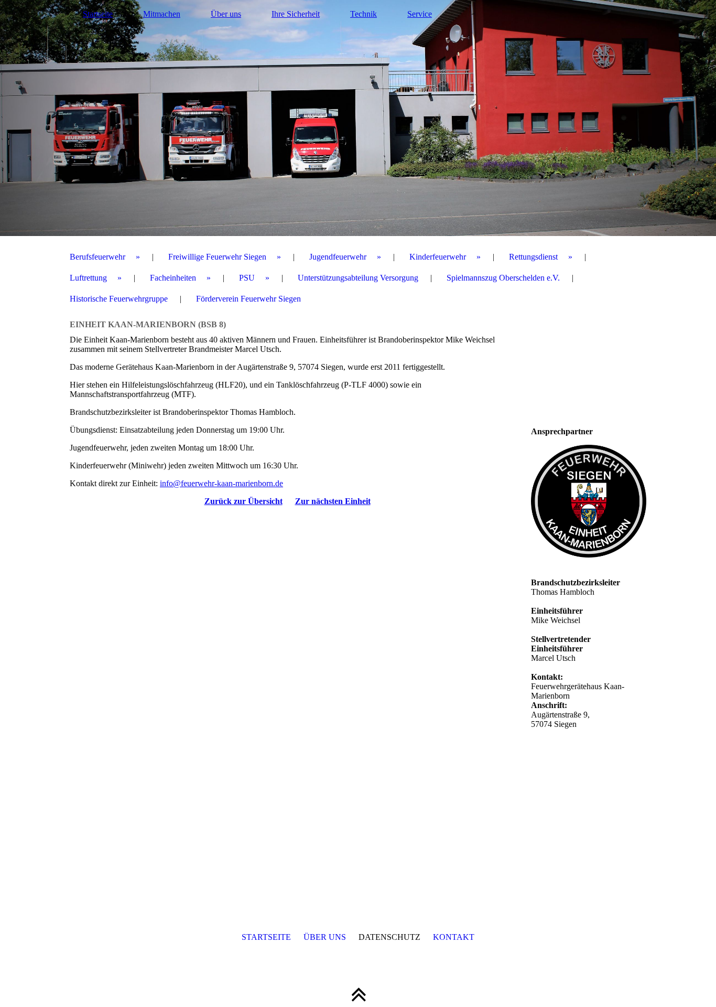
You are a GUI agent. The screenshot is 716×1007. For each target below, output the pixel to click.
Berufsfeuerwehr (97, 256)
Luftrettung (88, 277)
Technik (363, 13)
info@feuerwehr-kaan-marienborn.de (221, 483)
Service (419, 13)
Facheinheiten (173, 277)
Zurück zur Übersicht (243, 501)
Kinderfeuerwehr (437, 256)
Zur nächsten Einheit (333, 501)
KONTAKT (453, 937)
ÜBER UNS (324, 937)
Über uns (226, 13)
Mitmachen (161, 13)
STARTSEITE (266, 937)
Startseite (98, 13)
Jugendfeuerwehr (337, 256)
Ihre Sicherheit (296, 13)
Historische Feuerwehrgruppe (119, 298)
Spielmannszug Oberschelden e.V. (503, 277)
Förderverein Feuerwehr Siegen (248, 298)
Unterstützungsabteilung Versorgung (358, 277)
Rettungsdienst (533, 256)
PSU (247, 277)
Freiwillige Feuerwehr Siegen (217, 256)
